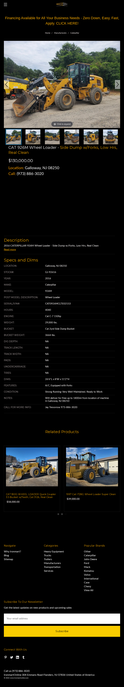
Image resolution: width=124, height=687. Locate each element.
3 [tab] (65, 514)
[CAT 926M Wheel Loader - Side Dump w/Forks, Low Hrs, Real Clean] (72, 137)
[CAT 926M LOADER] (33, 137)
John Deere (90, 559)
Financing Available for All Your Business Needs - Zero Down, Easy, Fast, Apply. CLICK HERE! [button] (62, 20)
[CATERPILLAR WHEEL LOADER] (52, 137)
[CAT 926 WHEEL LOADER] (13, 137)
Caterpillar (90, 555)
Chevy (87, 586)
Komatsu (89, 571)
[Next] (117, 84)
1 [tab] (58, 514)
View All (88, 590)
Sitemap (8, 559)
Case (86, 582)
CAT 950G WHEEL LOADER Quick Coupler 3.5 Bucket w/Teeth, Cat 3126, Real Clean (31, 496)
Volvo (87, 575)
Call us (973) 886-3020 (17, 671)
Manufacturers (52, 563)
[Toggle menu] (4, 4)
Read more (10, 249)
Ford (86, 563)
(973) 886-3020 (30, 174)
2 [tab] (62, 514)
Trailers (48, 559)
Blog (6, 555)
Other (87, 551)
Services (48, 571)
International (91, 578)
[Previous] (6, 84)
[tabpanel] (92, 478)
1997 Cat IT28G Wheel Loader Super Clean (91, 494)
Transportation (52, 567)
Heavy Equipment (54, 551)
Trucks (47, 555)
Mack (87, 567)
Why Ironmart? (12, 551)
